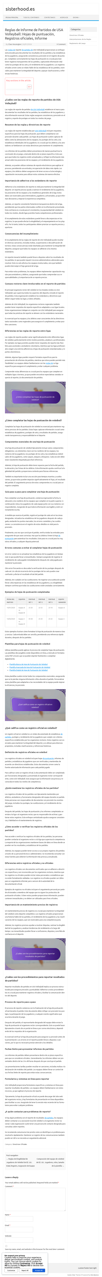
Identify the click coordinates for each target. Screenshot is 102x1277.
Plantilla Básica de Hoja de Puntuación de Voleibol (28, 664)
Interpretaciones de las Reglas (80, 39)
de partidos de (27, 50)
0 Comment (61, 44)
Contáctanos (49, 17)
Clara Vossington (14, 44)
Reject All (25, 1270)
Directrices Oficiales (20, 1144)
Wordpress (95, 1275)
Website (8, 1236)
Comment (9, 1186)
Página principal (12, 17)
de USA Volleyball (38, 110)
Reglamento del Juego (78, 43)
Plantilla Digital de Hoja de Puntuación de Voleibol (28, 670)
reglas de (11, 50)
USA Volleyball (40, 131)
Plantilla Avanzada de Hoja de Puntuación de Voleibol (29, 667)
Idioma (75, 17)
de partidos (49, 1118)
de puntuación (48, 758)
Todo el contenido (31, 17)
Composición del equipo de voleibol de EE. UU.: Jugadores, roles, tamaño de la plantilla (50, 1162)
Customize (11, 1270)
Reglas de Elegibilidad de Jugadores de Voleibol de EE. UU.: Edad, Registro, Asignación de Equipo (20, 1162)
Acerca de (64, 17)
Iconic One (71, 1275)
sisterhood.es (20, 8)
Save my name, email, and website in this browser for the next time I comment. (35, 1249)
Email (7, 1225)
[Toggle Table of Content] (28, 87)
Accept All (38, 1270)
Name (8, 1215)
